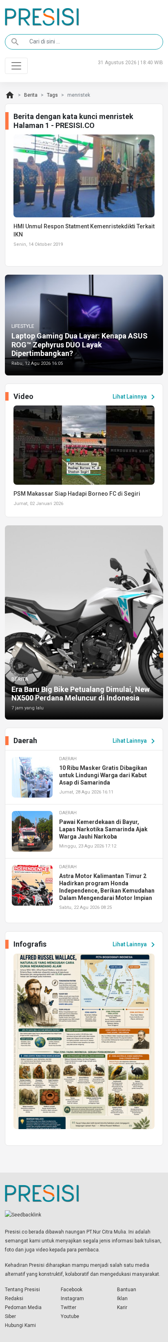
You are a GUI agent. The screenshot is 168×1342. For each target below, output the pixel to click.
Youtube (70, 1316)
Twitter (68, 1307)
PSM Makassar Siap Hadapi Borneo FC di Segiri (76, 493)
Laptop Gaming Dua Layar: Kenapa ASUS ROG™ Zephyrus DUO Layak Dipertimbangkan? (79, 345)
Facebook (71, 1289)
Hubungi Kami (20, 1325)
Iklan (122, 1298)
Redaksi (14, 1298)
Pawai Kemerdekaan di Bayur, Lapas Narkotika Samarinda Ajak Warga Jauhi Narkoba (103, 829)
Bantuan (126, 1289)
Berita (31, 95)
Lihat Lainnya (135, 397)
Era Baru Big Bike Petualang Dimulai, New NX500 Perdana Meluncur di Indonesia (80, 693)
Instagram (72, 1298)
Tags (52, 95)
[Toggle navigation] (16, 66)
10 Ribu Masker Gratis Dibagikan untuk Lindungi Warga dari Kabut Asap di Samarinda (103, 775)
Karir (122, 1307)
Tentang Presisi (22, 1289)
